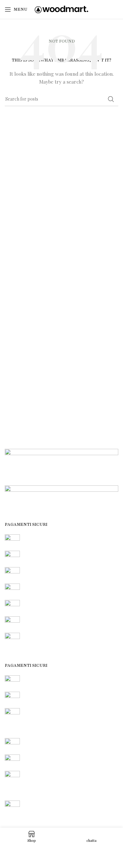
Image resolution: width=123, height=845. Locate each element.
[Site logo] (61, 9)
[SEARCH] (111, 99)
